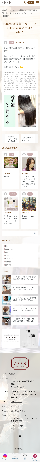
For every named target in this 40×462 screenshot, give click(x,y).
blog (6, 246)
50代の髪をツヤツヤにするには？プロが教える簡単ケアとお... (24, 278)
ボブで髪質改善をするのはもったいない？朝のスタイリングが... (24, 288)
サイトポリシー (20, 449)
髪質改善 (8, 265)
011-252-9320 (16, 402)
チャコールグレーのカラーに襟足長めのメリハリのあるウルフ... (24, 309)
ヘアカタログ (10, 252)
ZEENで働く (9, 249)
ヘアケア (8, 255)
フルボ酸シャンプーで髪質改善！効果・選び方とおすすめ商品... (24, 320)
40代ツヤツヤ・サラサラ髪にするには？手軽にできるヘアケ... (24, 299)
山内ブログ (9, 258)
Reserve (30, 2)
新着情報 (8, 261)
